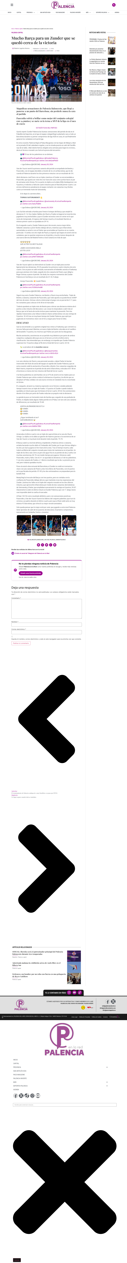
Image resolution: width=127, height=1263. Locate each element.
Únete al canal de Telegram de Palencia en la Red (32, 553)
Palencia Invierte (75, 12)
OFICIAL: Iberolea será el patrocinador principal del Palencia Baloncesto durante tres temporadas (37, 952)
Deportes (14, 957)
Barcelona (40, 540)
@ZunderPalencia (51, 158)
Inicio (9, 12)
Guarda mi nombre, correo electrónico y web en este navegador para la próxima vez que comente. (46, 639)
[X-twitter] (113, 1001)
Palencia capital (18, 28)
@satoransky (49, 201)
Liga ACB (46, 540)
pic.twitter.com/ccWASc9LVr (47, 353)
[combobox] (64, 1105)
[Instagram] (32, 1095)
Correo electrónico (18, 629)
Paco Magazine (60, 12)
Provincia (30, 12)
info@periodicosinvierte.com (108, 1008)
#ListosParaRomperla (28, 161)
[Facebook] (107, 1001)
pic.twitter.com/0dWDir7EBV (30, 426)
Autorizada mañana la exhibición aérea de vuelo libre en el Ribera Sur (36, 964)
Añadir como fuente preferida (30, 573)
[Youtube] (38, 1095)
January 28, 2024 (47, 164)
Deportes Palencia (101, 12)
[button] (38, 544)
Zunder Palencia (61, 540)
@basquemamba (51, 351)
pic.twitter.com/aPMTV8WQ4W (32, 257)
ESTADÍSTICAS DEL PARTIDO (46, 128)
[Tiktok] (26, 1095)
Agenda (117, 12)
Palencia (52, 540)
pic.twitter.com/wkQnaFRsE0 (47, 161)
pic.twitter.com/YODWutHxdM (31, 287)
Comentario (16, 598)
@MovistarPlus (28, 158)
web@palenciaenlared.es (109, 1006)
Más (87, 12)
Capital (19, 12)
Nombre (14, 621)
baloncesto (32, 540)
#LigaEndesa (39, 158)
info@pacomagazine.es (109, 1010)
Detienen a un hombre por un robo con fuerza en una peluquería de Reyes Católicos (39, 975)
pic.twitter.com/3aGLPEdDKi (30, 204)
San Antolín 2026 (45, 12)
